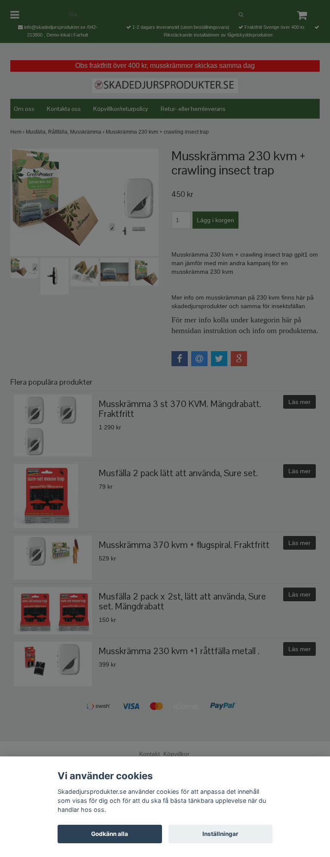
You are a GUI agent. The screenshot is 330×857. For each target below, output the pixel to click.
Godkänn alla (109, 833)
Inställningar (220, 833)
